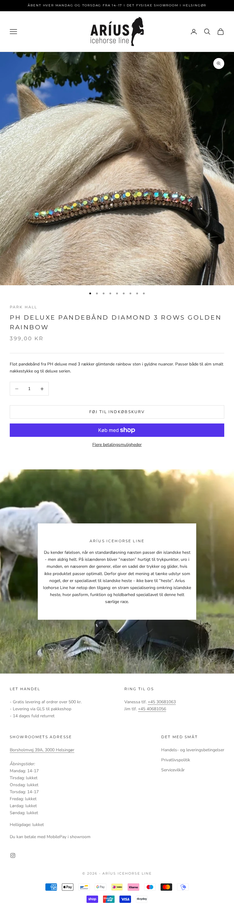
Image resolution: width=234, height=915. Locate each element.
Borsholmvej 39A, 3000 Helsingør (42, 750)
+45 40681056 (152, 709)
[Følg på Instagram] (13, 855)
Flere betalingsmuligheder (117, 444)
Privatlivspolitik (175, 760)
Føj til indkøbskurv (117, 412)
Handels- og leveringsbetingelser (192, 750)
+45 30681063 (162, 702)
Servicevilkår (173, 770)
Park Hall (23, 307)
